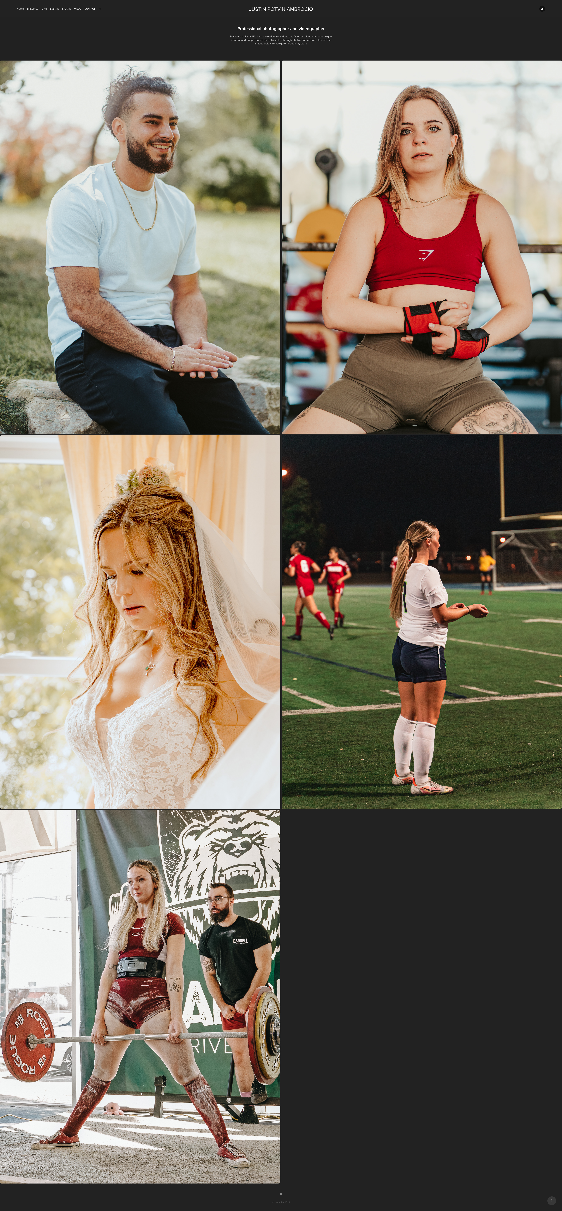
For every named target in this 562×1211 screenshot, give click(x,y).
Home (20, 8)
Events (54, 8)
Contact (90, 8)
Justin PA (279, 1202)
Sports (66, 8)
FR (100, 8)
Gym (44, 8)
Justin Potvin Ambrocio (281, 8)
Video (77, 8)
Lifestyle (32, 8)
